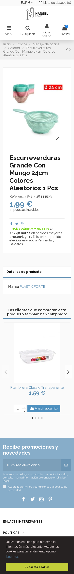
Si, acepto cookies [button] (37, 566)
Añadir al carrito (46, 408)
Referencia (17, 196)
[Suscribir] (66, 465)
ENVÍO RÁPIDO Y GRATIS (29, 229)
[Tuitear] (16, 224)
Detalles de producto (24, 272)
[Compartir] (11, 224)
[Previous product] (67, 50)
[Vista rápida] (40, 381)
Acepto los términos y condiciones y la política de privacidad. (37, 488)
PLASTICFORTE (32, 286)
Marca (13, 286)
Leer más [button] (12, 556)
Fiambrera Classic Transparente (37, 387)
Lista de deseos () (56, 3)
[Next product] (70, 50)
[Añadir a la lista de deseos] (33, 381)
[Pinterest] (22, 224)
